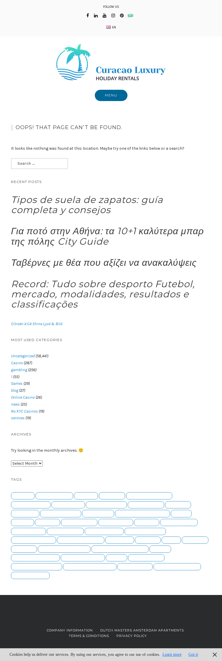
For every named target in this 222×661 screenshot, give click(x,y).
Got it (193, 654)
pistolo (148, 540)
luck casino (28, 531)
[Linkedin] (96, 15)
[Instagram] (113, 15)
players (195, 540)
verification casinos (90, 567)
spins (116, 558)
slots (160, 549)
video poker (135, 567)
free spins (98, 514)
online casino (104, 531)
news (15, 404)
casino (86, 496)
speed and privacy (35, 558)
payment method (33, 540)
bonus (23, 496)
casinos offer (31, 505)
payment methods (80, 540)
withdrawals (30, 576)
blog (14, 390)
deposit (178, 505)
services (18, 417)
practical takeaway (64, 549)
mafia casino (65, 531)
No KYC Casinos (24, 411)
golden (146, 522)
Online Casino (23, 397)
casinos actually (149, 496)
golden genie (179, 522)
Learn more (172, 654)
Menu (111, 95)
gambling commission (142, 514)
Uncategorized (23, 356)
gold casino (115, 522)
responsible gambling (120, 549)
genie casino (79, 522)
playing (24, 549)
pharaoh (119, 540)
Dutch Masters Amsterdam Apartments (142, 630)
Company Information (70, 630)
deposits (25, 514)
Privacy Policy (131, 636)
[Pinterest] (122, 15)
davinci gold (146, 505)
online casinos (145, 531)
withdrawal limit (177, 567)
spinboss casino (83, 558)
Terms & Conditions (89, 636)
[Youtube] (104, 15)
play (171, 540)
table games (146, 558)
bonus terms (54, 496)
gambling (19, 369)
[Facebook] (87, 15)
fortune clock (60, 514)
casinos (112, 496)
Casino (17, 362)
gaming (47, 522)
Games (17, 383)
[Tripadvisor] (132, 15)
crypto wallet (106, 505)
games (22, 522)
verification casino (36, 567)
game (181, 514)
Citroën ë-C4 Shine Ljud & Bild (36, 323)
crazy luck (68, 505)
